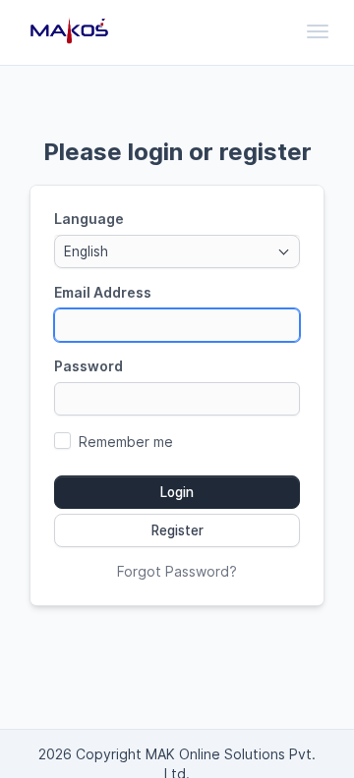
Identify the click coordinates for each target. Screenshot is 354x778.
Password (88, 366)
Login (177, 492)
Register (177, 530)
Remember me (126, 441)
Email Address (102, 292)
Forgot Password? (177, 571)
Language (89, 218)
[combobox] (177, 251)
